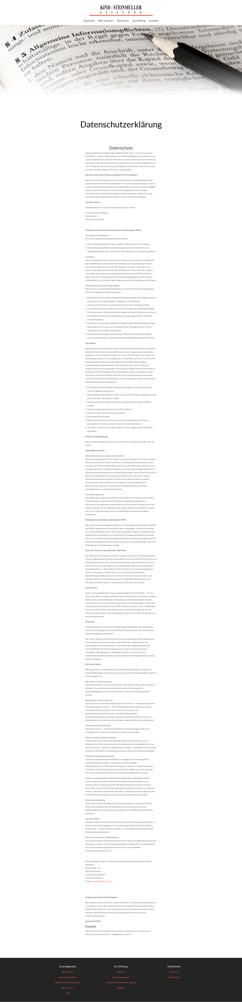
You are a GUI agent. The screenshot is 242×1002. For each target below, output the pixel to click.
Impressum (174, 972)
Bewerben (123, 21)
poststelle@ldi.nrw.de (101, 881)
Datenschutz (174, 977)
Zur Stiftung (139, 21)
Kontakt (153, 21)
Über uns (121, 972)
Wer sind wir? (106, 21)
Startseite (89, 21)
